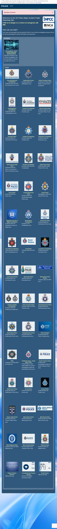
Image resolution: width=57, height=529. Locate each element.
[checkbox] (1, 0)
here (40, 2)
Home (11, 6)
